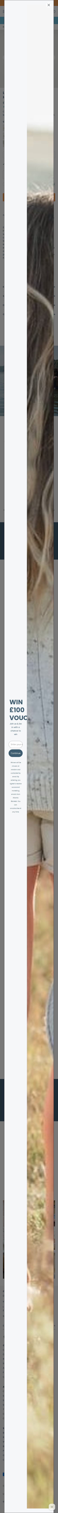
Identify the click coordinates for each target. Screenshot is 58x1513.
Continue (16, 753)
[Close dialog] (48, 5)
